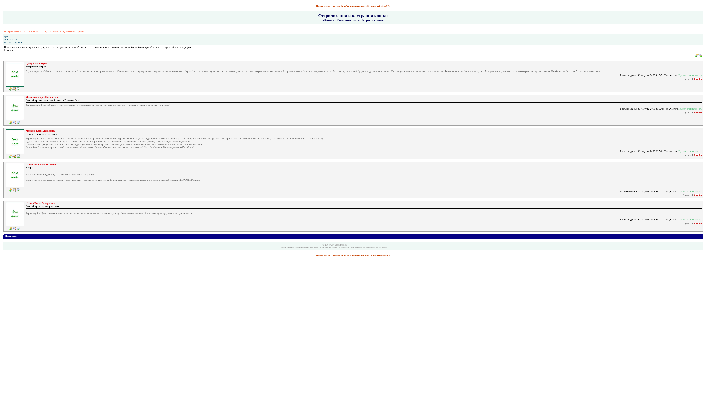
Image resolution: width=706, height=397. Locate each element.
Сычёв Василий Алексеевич (41, 164)
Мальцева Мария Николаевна (42, 97)
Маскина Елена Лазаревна (40, 130)
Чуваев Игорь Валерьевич (40, 203)
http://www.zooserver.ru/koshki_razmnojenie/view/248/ (365, 6)
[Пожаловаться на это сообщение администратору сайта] (18, 89)
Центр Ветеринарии (36, 63)
